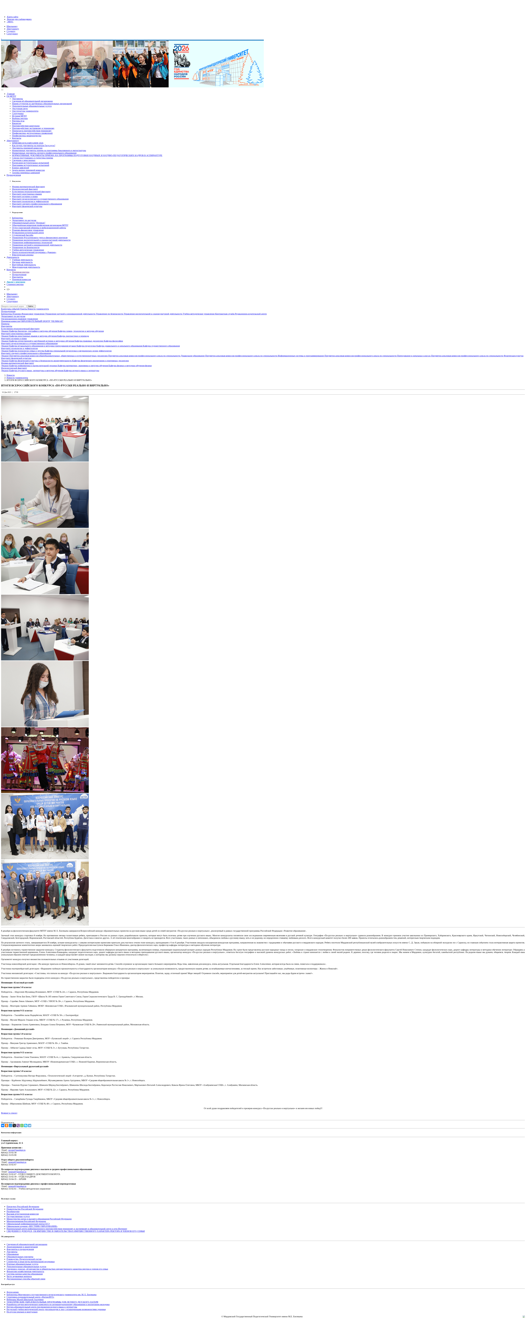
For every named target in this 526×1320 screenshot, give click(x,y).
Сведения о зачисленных (23, 160)
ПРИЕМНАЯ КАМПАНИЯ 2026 (27, 143)
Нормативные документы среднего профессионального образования (44, 153)
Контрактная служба (225, 314)
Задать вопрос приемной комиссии (28, 170)
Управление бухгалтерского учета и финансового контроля (39, 237)
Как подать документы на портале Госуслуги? (33, 145)
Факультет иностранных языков (27, 194)
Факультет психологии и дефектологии (30, 201)
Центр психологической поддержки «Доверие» (34, 252)
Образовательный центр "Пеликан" (28, 223)
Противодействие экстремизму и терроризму (33, 128)
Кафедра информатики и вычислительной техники (33, 365)
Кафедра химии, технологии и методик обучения (81, 331)
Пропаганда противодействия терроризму (32, 131)
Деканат (5, 331)
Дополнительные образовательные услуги (32, 106)
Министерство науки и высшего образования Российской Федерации (39, 1219)
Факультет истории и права (25, 196)
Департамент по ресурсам (24, 220)
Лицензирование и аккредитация (22, 1247)
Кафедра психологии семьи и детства (27, 351)
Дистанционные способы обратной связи (26, 1279)
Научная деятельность (22, 262)
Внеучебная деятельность (24, 265)
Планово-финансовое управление (28, 230)
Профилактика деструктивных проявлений (32, 133)
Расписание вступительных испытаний (30, 163)
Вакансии (16, 123)
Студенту (11, 31)
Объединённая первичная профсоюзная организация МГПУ (40, 225)
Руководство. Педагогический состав (24, 1259)
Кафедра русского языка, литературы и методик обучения (36, 370)
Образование (13, 1254)
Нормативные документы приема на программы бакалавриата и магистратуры (49, 150)
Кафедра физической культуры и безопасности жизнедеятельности (40, 361)
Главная (11, 94)
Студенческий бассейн (22, 235)
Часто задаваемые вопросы (19, 1276)
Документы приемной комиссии (27, 148)
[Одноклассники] (6, 1125)
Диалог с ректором (16, 282)
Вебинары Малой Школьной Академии (25, 1299)
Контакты (16, 138)
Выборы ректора (20, 118)
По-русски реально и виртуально (22, 1312)
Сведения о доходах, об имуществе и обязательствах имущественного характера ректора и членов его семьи (57, 1269)
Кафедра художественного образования (161, 346)
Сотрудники (18, 113)
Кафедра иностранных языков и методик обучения (33, 336)
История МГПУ (19, 116)
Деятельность (13, 257)
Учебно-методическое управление (28, 250)
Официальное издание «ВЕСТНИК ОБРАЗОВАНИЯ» (32, 1226)
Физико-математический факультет (28, 186)
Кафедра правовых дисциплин (89, 341)
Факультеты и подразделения (20, 1249)
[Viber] (18, 1125)
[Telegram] (29, 1125)
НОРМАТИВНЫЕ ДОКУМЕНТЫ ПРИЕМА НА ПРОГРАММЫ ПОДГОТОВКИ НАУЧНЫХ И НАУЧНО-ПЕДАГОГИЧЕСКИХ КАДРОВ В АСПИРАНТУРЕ (87, 155)
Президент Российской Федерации (23, 1206)
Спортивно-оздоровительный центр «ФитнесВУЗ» (30, 1297)
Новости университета (38, 309)
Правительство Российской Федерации (25, 1209)
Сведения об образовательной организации (32, 101)
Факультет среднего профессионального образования (37, 204)
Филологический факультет (25, 189)
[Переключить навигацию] (2, 89)
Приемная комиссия (21, 279)
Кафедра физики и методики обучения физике (130, 365)
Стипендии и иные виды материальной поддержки (31, 1261)
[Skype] (25, 1125)
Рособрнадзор (13, 1211)
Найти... (31, 306)
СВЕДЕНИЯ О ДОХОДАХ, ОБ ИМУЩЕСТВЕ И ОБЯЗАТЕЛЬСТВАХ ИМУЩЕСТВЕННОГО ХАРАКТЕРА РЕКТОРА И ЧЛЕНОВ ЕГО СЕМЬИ (76, 1231)
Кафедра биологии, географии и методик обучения (33, 331)
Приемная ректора (20, 272)
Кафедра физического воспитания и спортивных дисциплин (100, 361)
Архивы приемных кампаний (26, 172)
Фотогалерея (12, 1292)
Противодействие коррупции (26, 126)
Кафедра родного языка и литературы (81, 370)
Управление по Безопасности (25, 247)
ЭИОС (10, 22)
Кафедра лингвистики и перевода (73, 336)
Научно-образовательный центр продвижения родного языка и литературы (42, 1307)
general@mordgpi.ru (17, 1162)
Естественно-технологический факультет (31, 191)
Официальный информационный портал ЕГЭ (28, 1224)
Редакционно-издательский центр (28, 232)
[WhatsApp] (22, 1125)
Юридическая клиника (22, 255)
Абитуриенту (13, 29)
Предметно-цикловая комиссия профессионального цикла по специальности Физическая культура (477, 356)
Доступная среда (20, 108)
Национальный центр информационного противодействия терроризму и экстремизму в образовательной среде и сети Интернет (67, 1229)
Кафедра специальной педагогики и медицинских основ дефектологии (78, 351)
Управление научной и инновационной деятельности (37, 245)
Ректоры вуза (18, 121)
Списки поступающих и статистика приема (32, 158)
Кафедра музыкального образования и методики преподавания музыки (43, 346)
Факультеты (17, 277)
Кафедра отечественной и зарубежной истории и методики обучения (42, 341)
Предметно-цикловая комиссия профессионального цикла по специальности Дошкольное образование (156, 356)
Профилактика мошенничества (26, 135)
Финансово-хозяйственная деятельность (25, 1271)
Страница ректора (15, 284)
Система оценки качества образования (25, 1274)
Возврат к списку (9, 1113)
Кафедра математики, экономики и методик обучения (83, 365)
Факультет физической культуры (27, 206)
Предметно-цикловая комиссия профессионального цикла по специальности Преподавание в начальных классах (378, 356)
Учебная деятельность (22, 260)
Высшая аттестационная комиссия (23, 1214)
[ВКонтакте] (2, 1125)
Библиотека (17, 218)
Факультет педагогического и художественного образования (40, 199)
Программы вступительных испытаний (30, 165)
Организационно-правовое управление (19, 319)
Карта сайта (12, 17)
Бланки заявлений (20, 168)
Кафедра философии (113, 341)
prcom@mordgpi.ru (16, 1150)
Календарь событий (10, 309)
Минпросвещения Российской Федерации (26, 1221)
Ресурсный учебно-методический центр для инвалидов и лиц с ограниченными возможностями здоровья (56, 1309)
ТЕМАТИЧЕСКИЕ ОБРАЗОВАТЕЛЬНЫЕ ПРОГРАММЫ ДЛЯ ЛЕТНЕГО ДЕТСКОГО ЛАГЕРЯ (52, 1302)
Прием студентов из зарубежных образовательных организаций (42, 103)
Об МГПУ (11, 96)
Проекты (5, 324)
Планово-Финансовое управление (29, 314)
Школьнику (12, 26)
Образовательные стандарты (20, 1256)
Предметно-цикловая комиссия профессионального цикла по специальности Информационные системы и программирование (265, 356)
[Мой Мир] (10, 1125)
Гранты (24, 309)
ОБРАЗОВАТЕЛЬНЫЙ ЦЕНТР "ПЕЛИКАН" (41, 321)
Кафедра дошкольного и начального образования (119, 346)
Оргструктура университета (25, 111)
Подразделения (14, 175)
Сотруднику (12, 34)
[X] (14, 1125)
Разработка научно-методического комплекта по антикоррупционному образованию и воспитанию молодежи (58, 1304)
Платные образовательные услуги (22, 1264)
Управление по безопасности (110, 314)
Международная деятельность (26, 267)
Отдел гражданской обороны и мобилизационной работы (39, 228)
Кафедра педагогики (86, 346)
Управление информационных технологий (32, 242)
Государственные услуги (18, 1216)
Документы (17, 99)
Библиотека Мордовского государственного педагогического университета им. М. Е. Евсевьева (51, 1294)
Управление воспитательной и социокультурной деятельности (41, 240)
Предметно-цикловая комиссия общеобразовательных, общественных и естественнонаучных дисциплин (58, 356)
